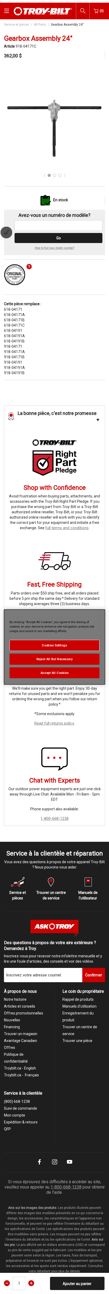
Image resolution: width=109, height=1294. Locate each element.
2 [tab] (54, 175)
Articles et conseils (19, 1006)
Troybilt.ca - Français (21, 1075)
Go (58, 238)
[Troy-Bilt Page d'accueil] (43, 10)
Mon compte (14, 1115)
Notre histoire (15, 999)
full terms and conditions (67, 527)
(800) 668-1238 (17, 1101)
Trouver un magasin (20, 1034)
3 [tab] (59, 175)
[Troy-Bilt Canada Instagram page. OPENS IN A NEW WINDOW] (54, 1165)
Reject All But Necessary (55, 659)
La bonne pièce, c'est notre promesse (57, 413)
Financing (12, 1027)
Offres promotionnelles (23, 1013)
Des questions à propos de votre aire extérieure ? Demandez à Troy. (50, 945)
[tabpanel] (54, 118)
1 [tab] (49, 175)
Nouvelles (12, 1020)
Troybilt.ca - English (20, 1068)
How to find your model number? (54, 248)
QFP (7, 1129)
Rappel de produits (78, 999)
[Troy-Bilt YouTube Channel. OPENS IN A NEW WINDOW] (70, 1165)
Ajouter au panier (77, 1284)
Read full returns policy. (54, 723)
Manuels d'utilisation (79, 1006)
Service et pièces (16, 24)
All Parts (40, 24)
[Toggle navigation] (6, 10)
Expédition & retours (21, 1122)
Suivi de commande (20, 1108)
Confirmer (93, 975)
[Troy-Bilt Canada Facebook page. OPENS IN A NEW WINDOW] (39, 1165)
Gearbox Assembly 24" (67, 24)
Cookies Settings (54, 645)
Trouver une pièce (77, 1041)
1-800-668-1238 (54, 818)
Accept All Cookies (54, 672)
